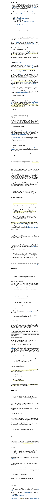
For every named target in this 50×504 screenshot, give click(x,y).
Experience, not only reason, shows (21, 287)
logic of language (34, 7)
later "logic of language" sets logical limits (22, 92)
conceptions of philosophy (14, 134)
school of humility (35, 44)
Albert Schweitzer (20, 223)
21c (20, 74)
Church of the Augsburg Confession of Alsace (27, 224)
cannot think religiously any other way (32, 227)
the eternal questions (29, 131)
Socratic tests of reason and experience (26, 82)
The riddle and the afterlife (19, 24)
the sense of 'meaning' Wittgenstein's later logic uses (28, 52)
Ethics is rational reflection (22, 147)
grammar (33, 11)
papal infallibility (32, 233)
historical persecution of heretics (17, 233)
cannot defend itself (33, 246)
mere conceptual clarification (18, 129)
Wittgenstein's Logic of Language (15, 498)
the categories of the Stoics (16, 137)
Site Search (37, 498)
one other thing (14, 458)
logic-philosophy (15, 7)
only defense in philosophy (30, 43)
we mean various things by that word (29, 65)
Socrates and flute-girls (25, 467)
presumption (17, 42)
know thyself (19, 78)
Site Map (34, 498)
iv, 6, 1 (25, 76)
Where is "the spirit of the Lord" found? (28, 21)
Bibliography (31, 498)
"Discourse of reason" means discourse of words (20, 18)
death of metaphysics (23, 134)
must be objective (31, 67)
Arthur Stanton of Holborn (19, 13)
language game (19, 11)
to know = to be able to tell (20, 70)
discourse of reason (34, 35)
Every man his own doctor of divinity (26, 226)
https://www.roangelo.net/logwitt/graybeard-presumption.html (19, 495)
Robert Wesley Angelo (28, 492)
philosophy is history (18, 62)
